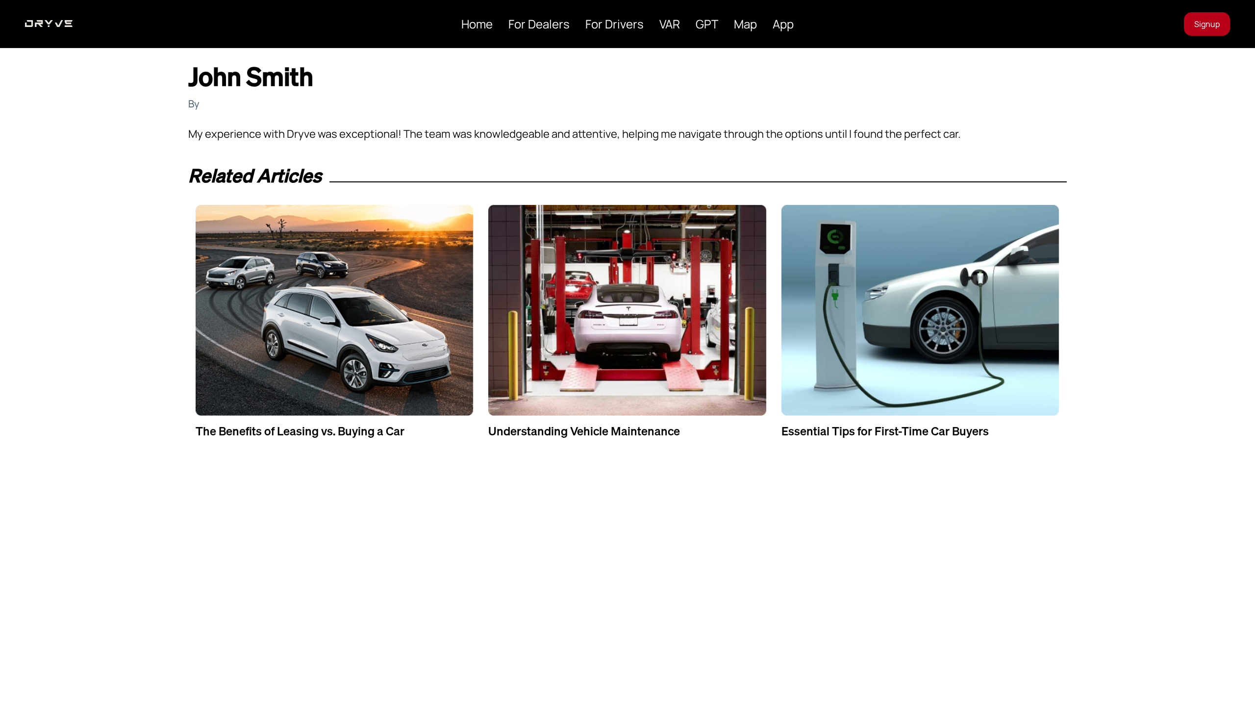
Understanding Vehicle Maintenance (584, 431)
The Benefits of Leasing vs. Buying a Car (300, 431)
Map (745, 24)
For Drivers (614, 24)
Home (477, 24)
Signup (1207, 24)
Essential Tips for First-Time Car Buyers (885, 431)
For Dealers (539, 24)
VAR (669, 24)
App (783, 24)
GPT (707, 24)
